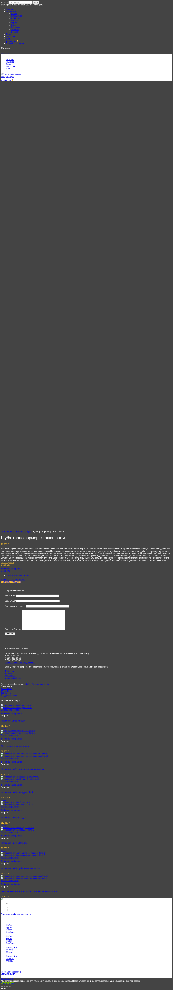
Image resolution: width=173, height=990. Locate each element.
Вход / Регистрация (15, 43)
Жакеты (9, 952)
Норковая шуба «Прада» (14, 843)
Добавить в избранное (11, 568)
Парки (9, 930)
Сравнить (5, 571)
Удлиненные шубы (23, 531)
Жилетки (10, 950)
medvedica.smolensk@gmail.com (20, 662)
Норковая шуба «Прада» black (17, 792)
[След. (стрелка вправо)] (5, 988)
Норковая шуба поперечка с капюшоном (22, 769)
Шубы (11, 531)
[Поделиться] (5, 986)
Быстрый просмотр (10, 710)
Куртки (9, 927)
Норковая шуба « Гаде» (13, 817)
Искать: (4, 2)
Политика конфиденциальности (16, 914)
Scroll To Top (7, 979)
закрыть (4, 53)
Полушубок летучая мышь (15, 746)
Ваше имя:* (10, 596)
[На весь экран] (7, 986)
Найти (35, 2)
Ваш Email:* (10, 601)
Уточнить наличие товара (18, 575)
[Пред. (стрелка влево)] (2, 988)
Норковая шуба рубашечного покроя (20, 868)
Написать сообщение (11, 582)
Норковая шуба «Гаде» (13, 720)
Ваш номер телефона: (15, 606)
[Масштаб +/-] (10, 986)
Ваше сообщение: (13, 629)
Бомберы (10, 932)
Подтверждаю (7, 983)
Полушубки (11, 947)
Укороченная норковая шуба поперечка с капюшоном (29, 891)
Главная (5, 531)
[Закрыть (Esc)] (2, 986)
